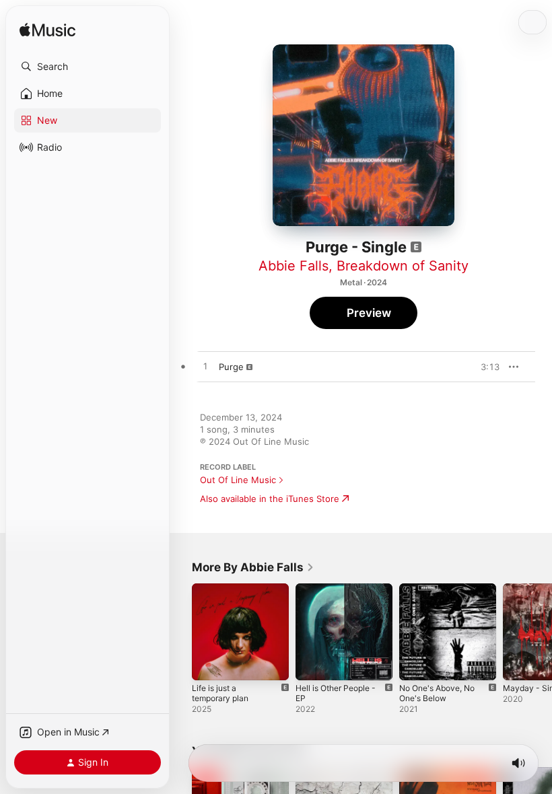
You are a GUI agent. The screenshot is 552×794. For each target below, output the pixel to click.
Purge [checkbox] (231, 366)
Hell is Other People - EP (336, 693)
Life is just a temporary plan (220, 693)
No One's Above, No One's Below (437, 693)
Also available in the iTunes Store (269, 498)
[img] (47, 30)
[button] (87, 66)
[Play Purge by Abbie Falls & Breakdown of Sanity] (205, 367)
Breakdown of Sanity (403, 266)
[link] (253, 567)
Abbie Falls (293, 266)
